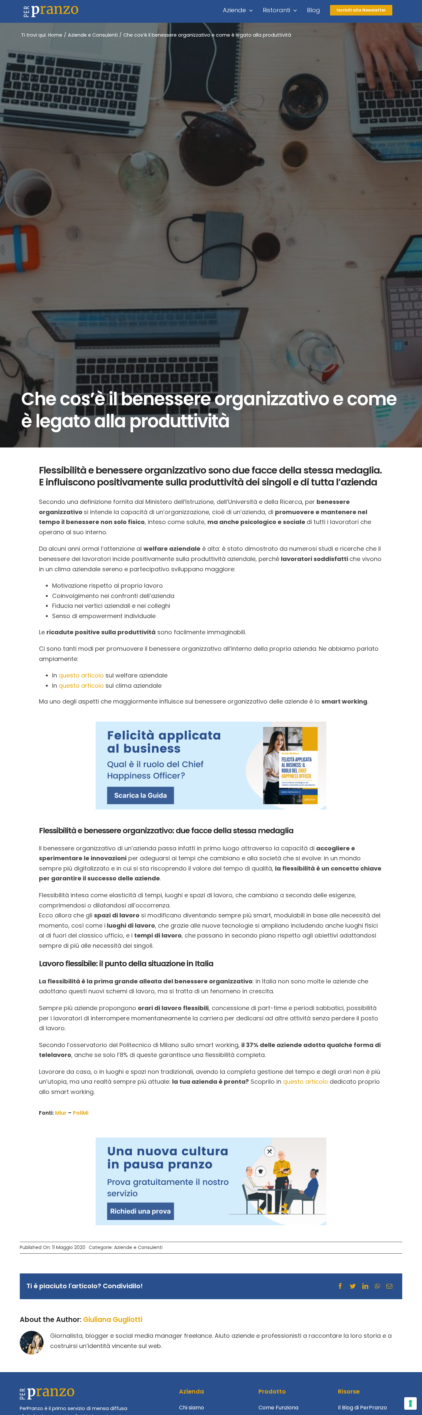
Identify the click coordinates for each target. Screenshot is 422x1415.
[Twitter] (353, 1286)
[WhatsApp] (377, 1286)
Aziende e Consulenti (138, 1247)
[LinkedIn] (365, 1286)
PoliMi (80, 1113)
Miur (61, 1113)
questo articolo (305, 1081)
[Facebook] (340, 1286)
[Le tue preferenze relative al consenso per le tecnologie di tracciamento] (410, 1403)
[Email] (389, 1286)
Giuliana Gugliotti (112, 1319)
